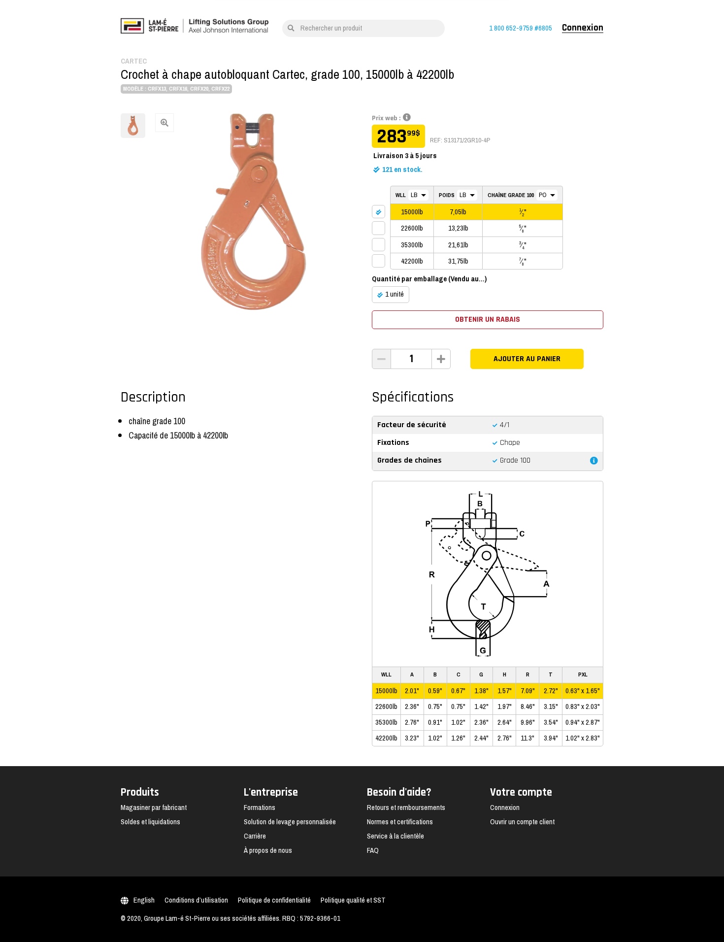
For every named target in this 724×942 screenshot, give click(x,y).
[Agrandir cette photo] (253, 211)
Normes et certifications (400, 822)
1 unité (394, 294)
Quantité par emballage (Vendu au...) (429, 279)
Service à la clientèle (395, 836)
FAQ (373, 850)
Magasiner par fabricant (154, 807)
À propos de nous (268, 850)
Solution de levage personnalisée (290, 822)
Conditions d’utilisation (196, 900)
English (144, 900)
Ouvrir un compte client (522, 822)
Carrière (255, 836)
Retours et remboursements (406, 807)
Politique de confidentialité (274, 900)
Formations (259, 807)
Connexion (582, 28)
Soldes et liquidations (150, 822)
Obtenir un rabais (487, 319)
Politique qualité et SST (353, 900)
